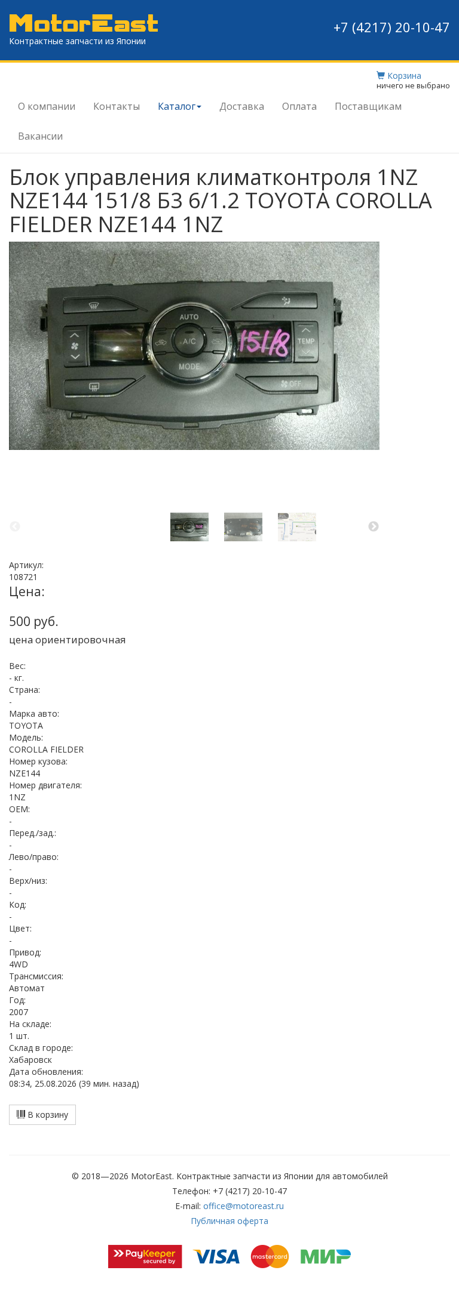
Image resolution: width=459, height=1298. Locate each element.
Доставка (241, 106)
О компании (46, 106)
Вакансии (40, 136)
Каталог (176, 106)
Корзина (403, 75)
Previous (15, 527)
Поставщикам (368, 106)
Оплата (299, 106)
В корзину (46, 1114)
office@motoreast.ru (243, 1205)
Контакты (116, 106)
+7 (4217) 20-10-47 (391, 27)
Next (374, 527)
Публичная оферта (229, 1220)
